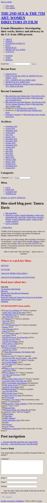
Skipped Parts (10, 408)
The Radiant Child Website (10, 289)
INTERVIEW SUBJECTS (15, 43)
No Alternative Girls (12, 420)
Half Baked (9, 414)
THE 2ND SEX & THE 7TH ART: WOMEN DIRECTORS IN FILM (23, 17)
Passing (5, 327)
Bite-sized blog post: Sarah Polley (19, 442)
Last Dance (6, 335)
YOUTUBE (5, 269)
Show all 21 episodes (8, 346)
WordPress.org (10, 194)
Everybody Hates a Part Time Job (14, 381)
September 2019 (11, 126)
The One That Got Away (11, 375)
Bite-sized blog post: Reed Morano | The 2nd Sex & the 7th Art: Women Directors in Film (25, 103)
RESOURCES (10, 48)
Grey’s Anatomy (11, 360)
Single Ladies (14, 333)
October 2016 (10, 143)
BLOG (8, 46)
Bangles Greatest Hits (13, 429)
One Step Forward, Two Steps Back (15, 337)
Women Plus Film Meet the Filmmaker (15, 293)
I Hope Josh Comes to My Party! (14, 313)
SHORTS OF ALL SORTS (15, 50)
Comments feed (11, 192)
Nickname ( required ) (13, 115)
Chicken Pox (7, 350)
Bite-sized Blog (11, 213)
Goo (6, 426)
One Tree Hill (7, 391)
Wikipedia (4, 301)
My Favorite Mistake (9, 362)
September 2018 (11, 131)
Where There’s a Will (10, 344)
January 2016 (10, 162)
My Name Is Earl (11, 385)
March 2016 (9, 157)
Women (8, 219)
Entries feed (9, 190)
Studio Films (31, 217)
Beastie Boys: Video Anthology (16, 404)
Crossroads (10, 397)
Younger (8, 319)
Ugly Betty (9, 364)
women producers (11, 221)
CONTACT (9, 52)
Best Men (8, 416)
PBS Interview (6, 295)
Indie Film (22, 217)
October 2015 (10, 164)
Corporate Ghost (11, 393)
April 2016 (9, 155)
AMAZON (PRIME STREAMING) (14, 273)
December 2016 (11, 139)
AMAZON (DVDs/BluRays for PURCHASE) (18, 277)
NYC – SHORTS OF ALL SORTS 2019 (20, 80)
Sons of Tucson (10, 348)
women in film (37, 219)
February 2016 (10, 160)
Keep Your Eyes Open (13, 395)
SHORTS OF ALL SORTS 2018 (17, 82)
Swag (4, 366)
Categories (5, 178)
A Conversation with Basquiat (16, 383)
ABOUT (8, 39)
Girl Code (5, 321)
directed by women (12, 215)
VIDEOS (8, 41)
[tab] (9, 6)
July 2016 (9, 149)
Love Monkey (10, 373)
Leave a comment (11, 224)
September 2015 (11, 166)
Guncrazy (8, 424)
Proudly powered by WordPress (12, 501)
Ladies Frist (6, 371)
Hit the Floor (13, 325)
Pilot (4, 377)
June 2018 (9, 135)
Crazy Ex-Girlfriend (12, 310)
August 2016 (10, 147)
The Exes (5, 323)
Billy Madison (34, 242)
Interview (4, 291)
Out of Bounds (7, 329)
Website (4, 486)
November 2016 (11, 141)
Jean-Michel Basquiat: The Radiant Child (20, 352)
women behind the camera (21, 219)
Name (4, 478)
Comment (5, 459)
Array (40, 501)
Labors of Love (11, 74)
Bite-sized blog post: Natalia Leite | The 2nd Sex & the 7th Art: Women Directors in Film (25, 97)
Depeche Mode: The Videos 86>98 (17, 410)
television (40, 217)
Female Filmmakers (27, 215)
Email (4, 482)
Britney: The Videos (12, 400)
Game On (5, 331)
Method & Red (10, 389)
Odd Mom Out (10, 315)
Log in (7, 188)
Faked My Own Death (10, 387)
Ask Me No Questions (10, 342)
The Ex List (9, 356)
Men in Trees (9, 368)
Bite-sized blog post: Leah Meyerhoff (19, 444)
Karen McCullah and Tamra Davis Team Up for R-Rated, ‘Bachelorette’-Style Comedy (21, 298)
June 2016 (9, 151)
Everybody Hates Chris (13, 379)
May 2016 (9, 153)
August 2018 (10, 133)
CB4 (19, 242)
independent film (11, 217)
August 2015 (10, 168)
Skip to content (6, 2)
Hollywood (39, 215)
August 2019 (10, 128)
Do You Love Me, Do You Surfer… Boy (17, 358)
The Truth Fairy (8, 317)
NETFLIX (5, 266)
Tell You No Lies (8, 339)
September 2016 (11, 145)
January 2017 (10, 137)
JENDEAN (21, 198)
